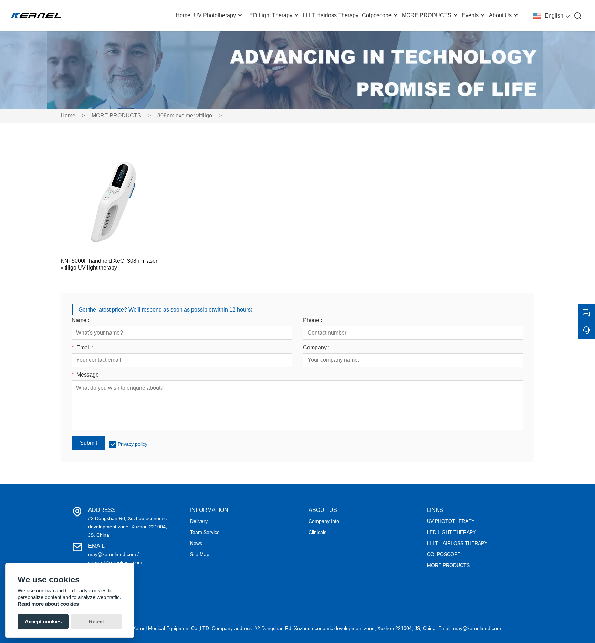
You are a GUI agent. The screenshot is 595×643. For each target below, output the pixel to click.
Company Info (324, 521)
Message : (87, 375)
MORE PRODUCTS (116, 115)
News (196, 543)
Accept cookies (43, 621)
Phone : (312, 320)
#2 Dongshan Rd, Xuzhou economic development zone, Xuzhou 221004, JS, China (127, 527)
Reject (96, 621)
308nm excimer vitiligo (184, 115)
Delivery (199, 521)
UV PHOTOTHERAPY (450, 521)
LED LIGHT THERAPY (451, 532)
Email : (82, 347)
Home (68, 115)
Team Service (205, 532)
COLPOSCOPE (443, 554)
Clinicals (317, 532)
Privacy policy (132, 444)
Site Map (199, 554)
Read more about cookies (48, 604)
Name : (80, 320)
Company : (316, 347)
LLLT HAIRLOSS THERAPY (457, 543)
